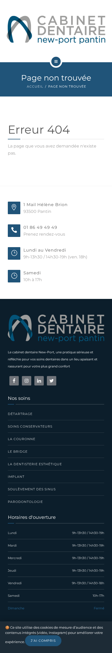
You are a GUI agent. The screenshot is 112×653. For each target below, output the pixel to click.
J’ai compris (43, 641)
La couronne (21, 439)
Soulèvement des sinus (32, 489)
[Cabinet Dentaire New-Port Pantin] (56, 30)
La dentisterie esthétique (35, 464)
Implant (16, 477)
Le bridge (18, 451)
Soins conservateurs (30, 426)
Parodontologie (25, 502)
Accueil (35, 86)
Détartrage (20, 414)
